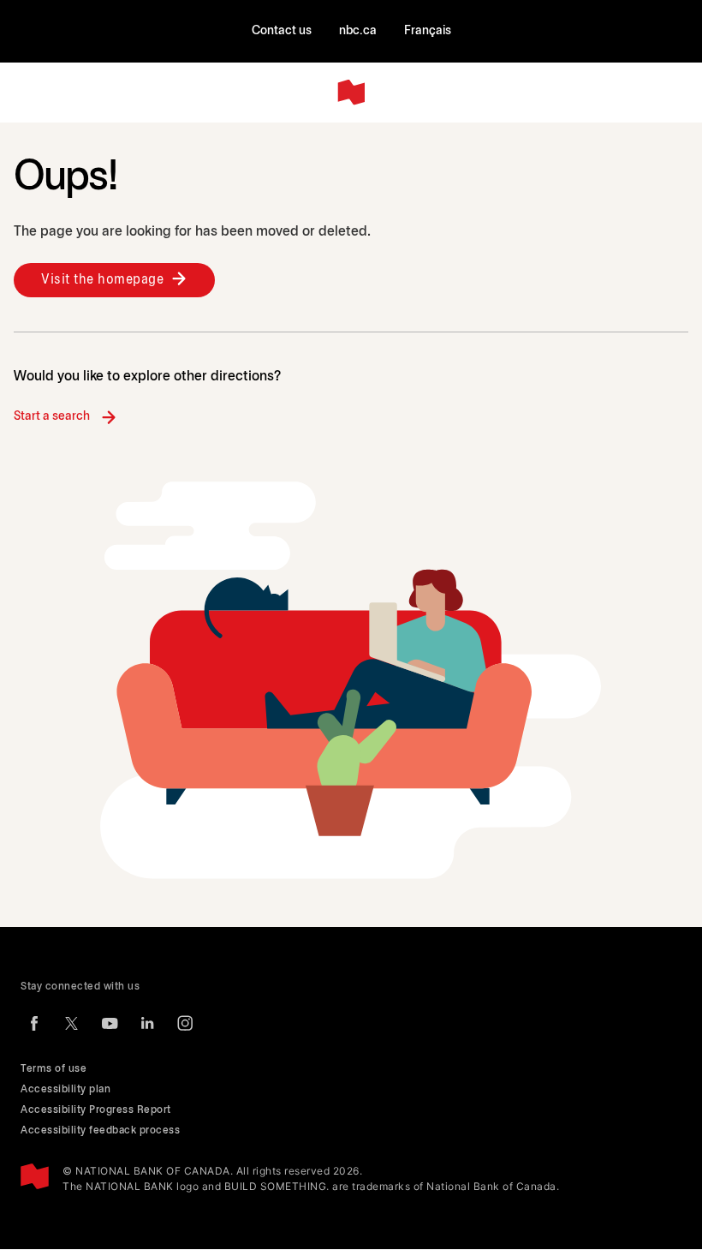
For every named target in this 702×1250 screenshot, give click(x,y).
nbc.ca (358, 31)
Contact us (282, 31)
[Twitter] (72, 1023)
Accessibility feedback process (100, 1130)
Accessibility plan (65, 1089)
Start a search (52, 416)
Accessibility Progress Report (96, 1110)
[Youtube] (109, 1023)
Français (427, 31)
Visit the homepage (102, 279)
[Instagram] (185, 1023)
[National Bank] (351, 92)
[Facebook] (34, 1023)
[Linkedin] (147, 1023)
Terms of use (53, 1069)
